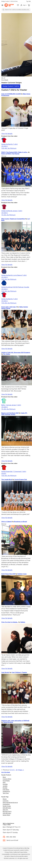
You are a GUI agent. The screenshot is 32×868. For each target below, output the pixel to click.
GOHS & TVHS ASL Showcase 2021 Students (15, 352)
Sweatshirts (6, 791)
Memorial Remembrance (10, 802)
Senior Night (6, 815)
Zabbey (22, 622)
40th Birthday (7, 813)
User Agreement (23, 854)
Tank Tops (6, 793)
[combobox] (16, 9)
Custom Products (8, 848)
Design (11, 86)
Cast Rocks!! (5, 672)
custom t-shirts (24, 850)
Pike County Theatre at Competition (13, 219)
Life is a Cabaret (6, 521)
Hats (4, 782)
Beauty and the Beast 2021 (10, 413)
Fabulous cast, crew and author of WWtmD (15, 720)
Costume (5, 801)
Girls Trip (5, 809)
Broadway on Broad (20, 521)
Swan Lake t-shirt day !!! (9, 307)
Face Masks (6, 780)
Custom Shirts (7, 779)
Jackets (5, 786)
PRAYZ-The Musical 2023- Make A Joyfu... (14, 152)
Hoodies (5, 784)
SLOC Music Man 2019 (8, 574)
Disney (5, 799)
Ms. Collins (6, 354)
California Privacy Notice (20, 852)
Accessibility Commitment (9, 854)
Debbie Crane (22, 574)
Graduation (6, 804)
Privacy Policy (9, 852)
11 (18, 770)
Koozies (5, 788)
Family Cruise (7, 806)
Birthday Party (7, 811)
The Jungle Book (6, 479)
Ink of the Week (5, 772)
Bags (4, 777)
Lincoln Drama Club (20, 479)
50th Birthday (7, 808)
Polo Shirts (6, 789)
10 (16, 770)
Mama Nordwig (8, 722)
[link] (9, 5)
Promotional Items (18, 848)
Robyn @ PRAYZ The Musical (10, 154)
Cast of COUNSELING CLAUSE (11, 94)
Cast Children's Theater (19, 672)
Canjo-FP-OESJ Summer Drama (14, 413)
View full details (6, 134)
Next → (21, 770)
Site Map (26, 848)
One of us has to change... (9, 622)
